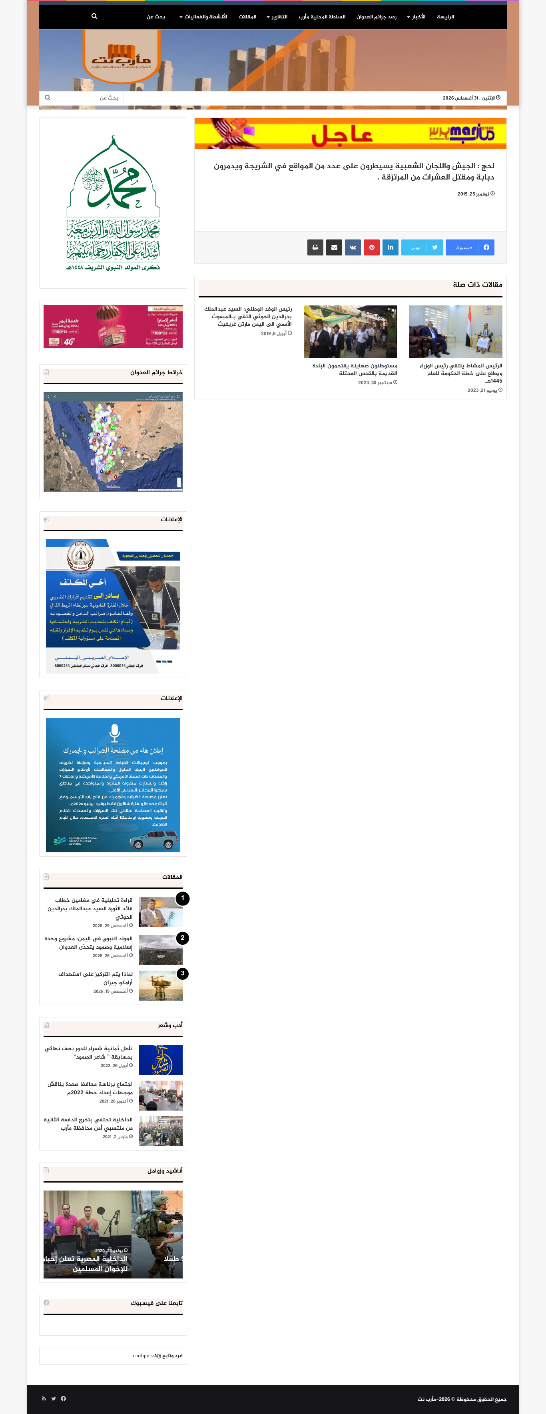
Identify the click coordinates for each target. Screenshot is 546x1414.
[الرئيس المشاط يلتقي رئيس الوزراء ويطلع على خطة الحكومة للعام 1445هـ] (455, 331)
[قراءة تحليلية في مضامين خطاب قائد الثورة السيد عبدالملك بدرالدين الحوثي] (161, 912)
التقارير (279, 17)
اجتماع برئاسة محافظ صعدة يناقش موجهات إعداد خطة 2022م (90, 1088)
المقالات (247, 17)
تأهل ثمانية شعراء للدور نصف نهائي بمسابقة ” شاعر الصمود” (89, 1053)
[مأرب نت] (273, 70)
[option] (113, 1234)
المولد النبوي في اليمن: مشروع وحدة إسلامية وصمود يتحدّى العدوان (89, 943)
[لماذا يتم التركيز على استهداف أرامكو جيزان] (161, 986)
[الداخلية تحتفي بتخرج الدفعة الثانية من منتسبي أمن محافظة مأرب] (161, 1131)
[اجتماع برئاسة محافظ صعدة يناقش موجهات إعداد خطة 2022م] (161, 1096)
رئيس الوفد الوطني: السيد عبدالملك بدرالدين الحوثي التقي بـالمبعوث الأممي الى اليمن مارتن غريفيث (248, 317)
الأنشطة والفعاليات (206, 17)
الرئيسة (445, 17)
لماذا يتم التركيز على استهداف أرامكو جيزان (95, 978)
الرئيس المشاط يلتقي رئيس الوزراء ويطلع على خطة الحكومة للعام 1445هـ (461, 373)
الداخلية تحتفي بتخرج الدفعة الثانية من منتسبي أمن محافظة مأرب (88, 1124)
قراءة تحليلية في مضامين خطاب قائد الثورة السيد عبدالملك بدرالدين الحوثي (90, 909)
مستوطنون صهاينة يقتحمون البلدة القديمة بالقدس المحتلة (355, 369)
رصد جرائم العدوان (377, 17)
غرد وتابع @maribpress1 (157, 1356)
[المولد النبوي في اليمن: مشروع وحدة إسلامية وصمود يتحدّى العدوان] (161, 950)
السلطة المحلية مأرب (322, 17)
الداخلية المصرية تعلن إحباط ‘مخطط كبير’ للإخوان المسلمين (114, 1264)
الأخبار (418, 17)
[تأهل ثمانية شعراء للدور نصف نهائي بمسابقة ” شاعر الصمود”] (161, 1060)
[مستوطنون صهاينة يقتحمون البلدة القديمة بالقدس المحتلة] (350, 331)
